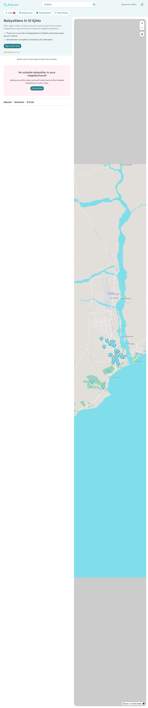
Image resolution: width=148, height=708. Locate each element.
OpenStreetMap (136, 704)
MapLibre (126, 704)
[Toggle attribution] (143, 703)
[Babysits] (11, 4)
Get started (37, 88)
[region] (110, 362)
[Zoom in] (142, 23)
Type (10, 13)
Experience (26, 13)
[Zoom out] (142, 27)
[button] (113, 359)
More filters (62, 13)
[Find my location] (142, 34)
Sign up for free (12, 46)
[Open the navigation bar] (142, 4)
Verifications (44, 13)
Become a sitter (129, 4)
